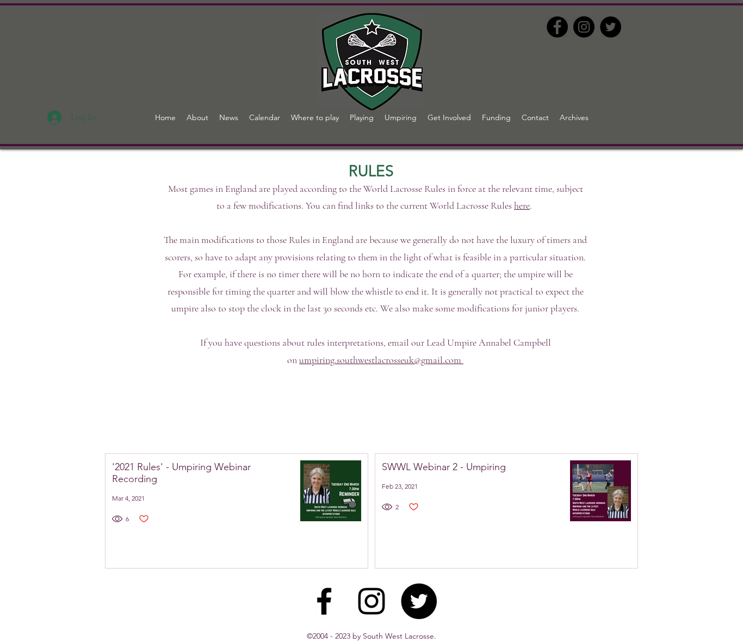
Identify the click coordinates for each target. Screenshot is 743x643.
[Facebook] (557, 27)
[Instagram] (584, 27)
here (522, 205)
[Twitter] (610, 27)
